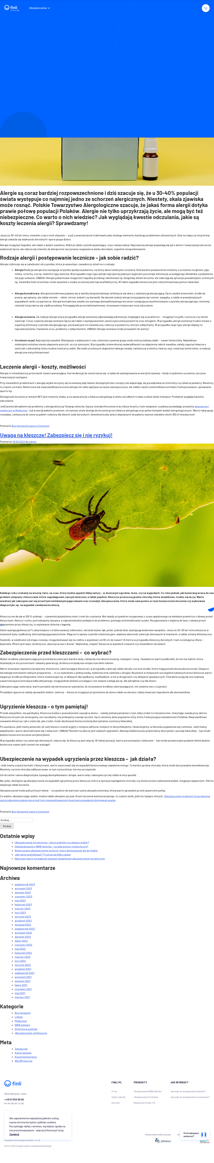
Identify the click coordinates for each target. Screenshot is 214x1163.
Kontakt (116, 1102)
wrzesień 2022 (23, 932)
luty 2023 (20, 912)
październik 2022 (25, 928)
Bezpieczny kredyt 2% (144, 1102)
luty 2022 (20, 960)
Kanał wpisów (23, 1052)
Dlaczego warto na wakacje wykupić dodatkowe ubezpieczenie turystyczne (60, 858)
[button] (40, 8)
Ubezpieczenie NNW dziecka (148, 1091)
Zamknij (14, 1134)
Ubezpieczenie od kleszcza (31, 1033)
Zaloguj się (21, 1048)
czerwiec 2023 (23, 896)
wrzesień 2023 (23, 888)
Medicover (21, 1020)
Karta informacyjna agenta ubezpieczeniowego (27, 1145)
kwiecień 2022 (23, 952)
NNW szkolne (22, 1024)
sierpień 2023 (23, 892)
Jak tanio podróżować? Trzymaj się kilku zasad (42, 854)
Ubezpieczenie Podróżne (146, 1097)
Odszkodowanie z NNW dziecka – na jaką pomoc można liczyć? (51, 846)
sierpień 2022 (23, 936)
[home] (11, 8)
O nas (114, 1091)
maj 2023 (20, 900)
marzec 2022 (22, 956)
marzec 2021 (22, 997)
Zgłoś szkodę (118, 1097)
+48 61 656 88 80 (14, 1099)
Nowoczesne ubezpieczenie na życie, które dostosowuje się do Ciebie (56, 850)
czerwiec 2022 (23, 944)
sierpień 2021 (22, 981)
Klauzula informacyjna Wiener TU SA (22, 1140)
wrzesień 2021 (23, 977)
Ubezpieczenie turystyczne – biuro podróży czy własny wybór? (52, 842)
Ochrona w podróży (26, 1028)
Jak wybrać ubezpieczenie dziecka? (188, 1091)
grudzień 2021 (23, 968)
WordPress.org (23, 1060)
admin (32, 441)
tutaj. (60, 1130)
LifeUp (19, 1016)
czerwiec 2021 (23, 989)
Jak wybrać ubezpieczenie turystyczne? (190, 1097)
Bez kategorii (20, 425)
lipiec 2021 (21, 985)
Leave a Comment (38, 425)
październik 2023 (25, 884)
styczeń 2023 (23, 916)
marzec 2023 (22, 908)
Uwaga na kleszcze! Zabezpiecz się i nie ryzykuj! (56, 435)
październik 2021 (24, 972)
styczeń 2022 (23, 964)
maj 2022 (20, 948)
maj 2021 (20, 993)
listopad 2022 (23, 924)
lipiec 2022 (21, 940)
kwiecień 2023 (23, 904)
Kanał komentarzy (26, 1056)
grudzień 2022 (23, 920)
